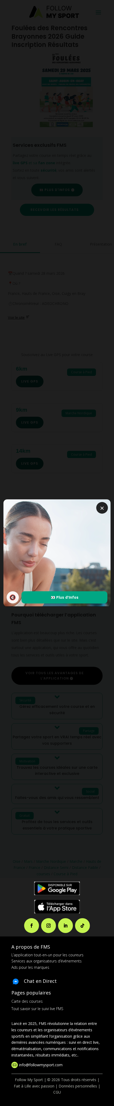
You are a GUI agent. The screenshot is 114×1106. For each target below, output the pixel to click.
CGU (57, 1092)
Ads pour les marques (30, 967)
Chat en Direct (40, 981)
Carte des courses (27, 1001)
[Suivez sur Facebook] (31, 925)
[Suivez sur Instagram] (48, 925)
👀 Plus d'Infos (64, 597)
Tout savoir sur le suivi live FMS (37, 1008)
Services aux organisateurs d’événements (46, 960)
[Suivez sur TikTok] (82, 925)
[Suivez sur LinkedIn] (65, 925)
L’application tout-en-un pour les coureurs (47, 954)
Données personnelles (78, 1086)
